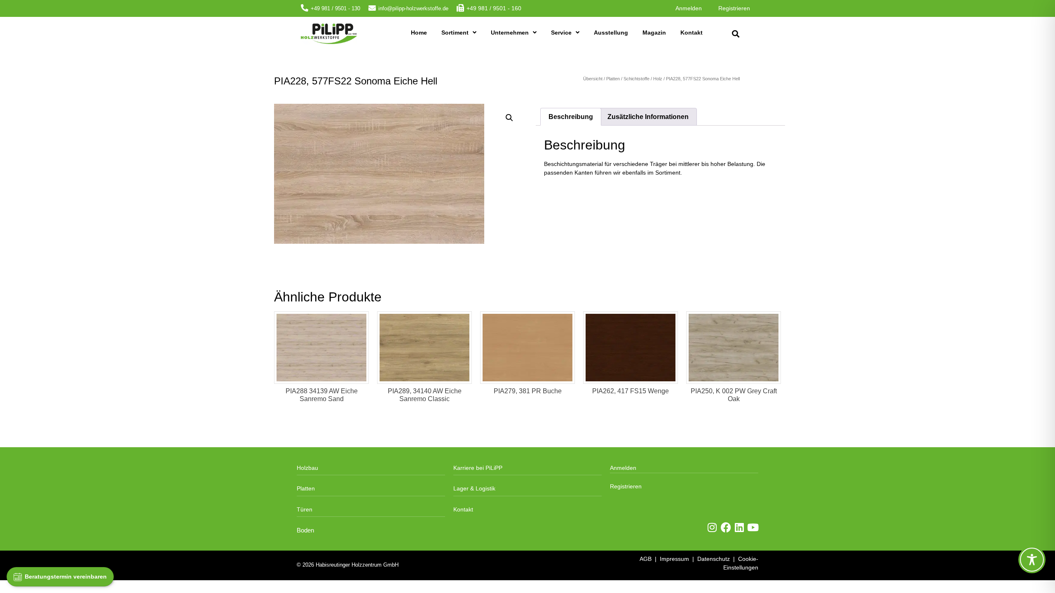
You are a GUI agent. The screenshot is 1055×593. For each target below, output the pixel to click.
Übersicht (593, 78)
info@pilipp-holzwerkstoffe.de (413, 8)
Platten (613, 78)
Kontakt (691, 32)
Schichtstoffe (636, 78)
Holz (657, 78)
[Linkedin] (739, 527)
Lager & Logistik (474, 488)
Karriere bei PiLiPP (477, 468)
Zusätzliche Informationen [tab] (648, 116)
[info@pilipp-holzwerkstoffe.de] (372, 8)
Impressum (674, 559)
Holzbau (307, 468)
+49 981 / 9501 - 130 (335, 8)
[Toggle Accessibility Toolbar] (1032, 559)
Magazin (654, 32)
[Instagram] (712, 527)
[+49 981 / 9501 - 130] (304, 8)
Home (419, 32)
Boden (305, 530)
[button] (735, 34)
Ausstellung (611, 32)
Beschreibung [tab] (571, 116)
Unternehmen (510, 32)
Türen (304, 509)
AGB (646, 559)
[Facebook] (726, 527)
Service (561, 32)
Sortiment (455, 32)
